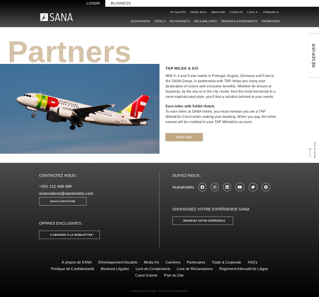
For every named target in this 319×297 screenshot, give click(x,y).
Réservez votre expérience (204, 220)
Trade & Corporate (226, 262)
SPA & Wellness (205, 21)
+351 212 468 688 (55, 186)
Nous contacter (62, 201)
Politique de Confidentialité (72, 269)
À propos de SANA (77, 262)
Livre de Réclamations (195, 269)
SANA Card (218, 12)
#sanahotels (183, 187)
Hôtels (160, 21)
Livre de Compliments (153, 269)
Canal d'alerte (146, 275)
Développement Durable (117, 262)
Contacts (236, 12)
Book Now (184, 137)
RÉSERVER (313, 55)
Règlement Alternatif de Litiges (243, 269)
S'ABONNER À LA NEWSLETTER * (72, 235)
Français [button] (271, 12)
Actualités (178, 12)
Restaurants (180, 21)
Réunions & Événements (239, 21)
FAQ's (252, 262)
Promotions (271, 21)
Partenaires (196, 262)
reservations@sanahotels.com (66, 193)
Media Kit (151, 262)
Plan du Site (174, 275)
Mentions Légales (115, 269)
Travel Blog (198, 12)
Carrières (173, 262)
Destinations (140, 21)
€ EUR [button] (253, 12)
